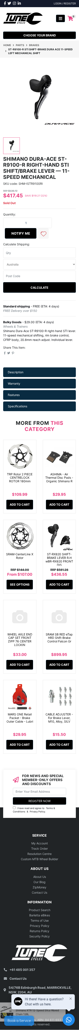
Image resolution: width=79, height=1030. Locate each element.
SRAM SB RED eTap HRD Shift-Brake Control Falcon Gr (59, 638)
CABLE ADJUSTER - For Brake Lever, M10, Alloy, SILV (59, 717)
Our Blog (39, 882)
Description (15, 372)
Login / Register (65, 3)
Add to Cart (20, 504)
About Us (39, 876)
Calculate (39, 287)
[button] (43, 233)
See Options (19, 584)
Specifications (17, 406)
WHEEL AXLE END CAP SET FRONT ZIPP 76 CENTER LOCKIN (19, 640)
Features (14, 395)
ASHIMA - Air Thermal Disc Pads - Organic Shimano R (59, 477)
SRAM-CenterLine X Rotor (19, 556)
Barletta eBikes (39, 915)
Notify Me (20, 233)
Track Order (39, 848)
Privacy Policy (37, 811)
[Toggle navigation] (60, 18)
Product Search (39, 910)
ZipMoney (39, 887)
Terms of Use (40, 920)
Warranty (14, 383)
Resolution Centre (39, 854)
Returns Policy (39, 931)
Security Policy (39, 936)
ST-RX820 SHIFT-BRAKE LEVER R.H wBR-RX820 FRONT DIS (59, 559)
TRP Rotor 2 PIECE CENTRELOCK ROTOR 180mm (19, 477)
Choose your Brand (39, 35)
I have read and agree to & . (34, 810)
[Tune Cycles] (23, 18)
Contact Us (39, 892)
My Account (39, 843)
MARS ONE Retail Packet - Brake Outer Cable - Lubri (20, 717)
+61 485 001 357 (22, 970)
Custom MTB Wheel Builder (39, 859)
